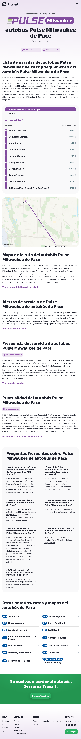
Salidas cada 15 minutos (32, 50)
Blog (4, 724)
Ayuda (5, 730)
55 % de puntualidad (52, 50)
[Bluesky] (69, 725)
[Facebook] (72, 725)
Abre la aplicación (62, 271)
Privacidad (18, 730)
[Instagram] (66, 725)
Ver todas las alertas (13, 328)
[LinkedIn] (75, 725)
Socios (36, 717)
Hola (4, 717)
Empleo (17, 727)
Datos (35, 724)
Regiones (6, 721)
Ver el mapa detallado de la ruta (19, 287)
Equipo (16, 724)
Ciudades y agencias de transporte (47, 721)
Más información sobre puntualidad (21, 436)
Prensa (5, 727)
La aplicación (65, 318)
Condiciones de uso (22, 734)
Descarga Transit (39, 696)
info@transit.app (72, 721)
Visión (16, 721)
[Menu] (77, 4)
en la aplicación (28, 545)
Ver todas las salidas (13, 383)
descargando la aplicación (59, 489)
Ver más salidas (13, 120)
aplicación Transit (62, 366)
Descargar (71, 732)
